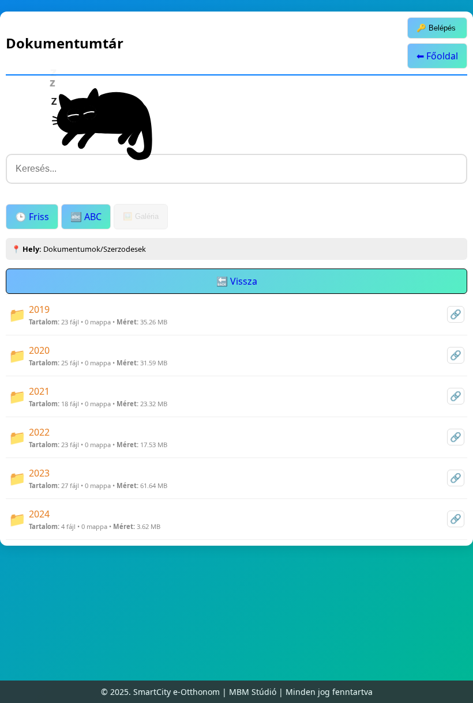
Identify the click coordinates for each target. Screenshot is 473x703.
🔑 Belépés (436, 28)
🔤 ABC (86, 216)
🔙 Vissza (236, 281)
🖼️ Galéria (141, 216)
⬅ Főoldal (437, 56)
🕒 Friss (32, 216)
